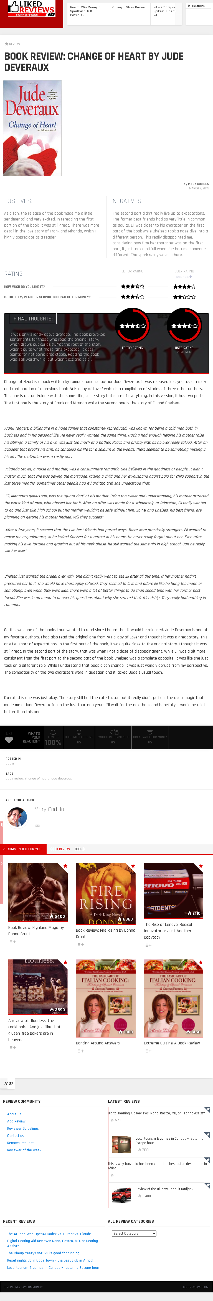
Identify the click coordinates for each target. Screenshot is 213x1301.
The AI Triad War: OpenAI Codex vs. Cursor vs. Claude (49, 1234)
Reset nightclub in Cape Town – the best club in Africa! (50, 1260)
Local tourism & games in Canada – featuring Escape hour (53, 1267)
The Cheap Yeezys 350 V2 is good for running (43, 1253)
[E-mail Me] (38, 826)
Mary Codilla (49, 809)
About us (14, 1114)
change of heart (37, 778)
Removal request (20, 1142)
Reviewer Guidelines (23, 1128)
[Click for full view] (32, 128)
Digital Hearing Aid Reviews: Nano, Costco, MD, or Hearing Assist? (52, 1244)
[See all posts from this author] (17, 817)
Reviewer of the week (24, 1150)
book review (14, 778)
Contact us (15, 1135)
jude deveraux (61, 778)
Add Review (16, 1121)
